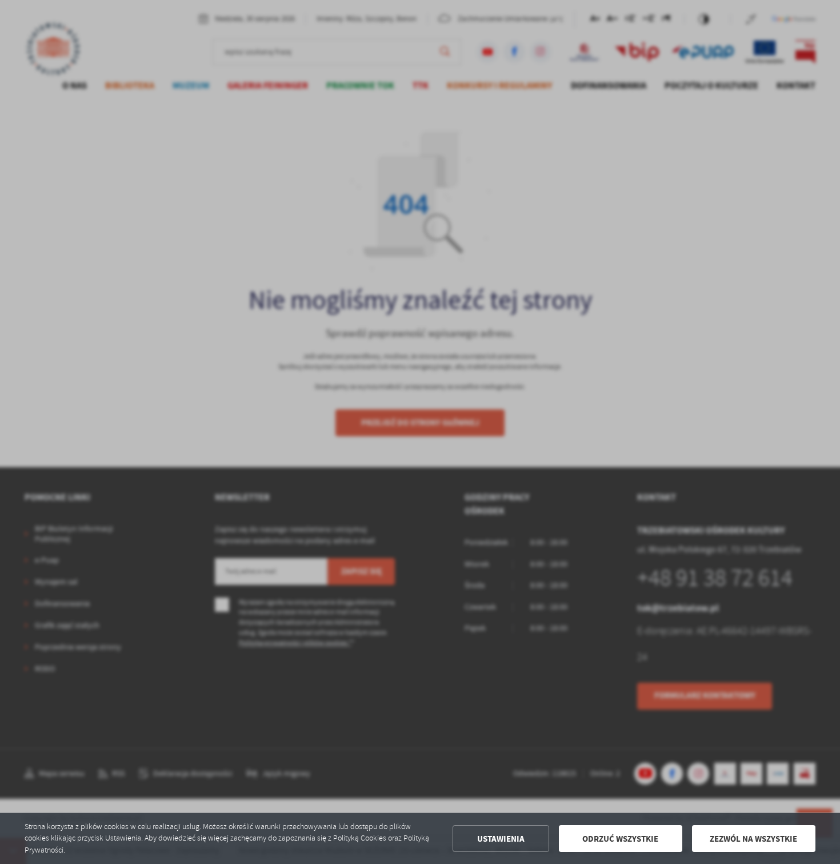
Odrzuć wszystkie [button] (620, 839)
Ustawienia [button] (501, 839)
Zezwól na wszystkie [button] (753, 839)
